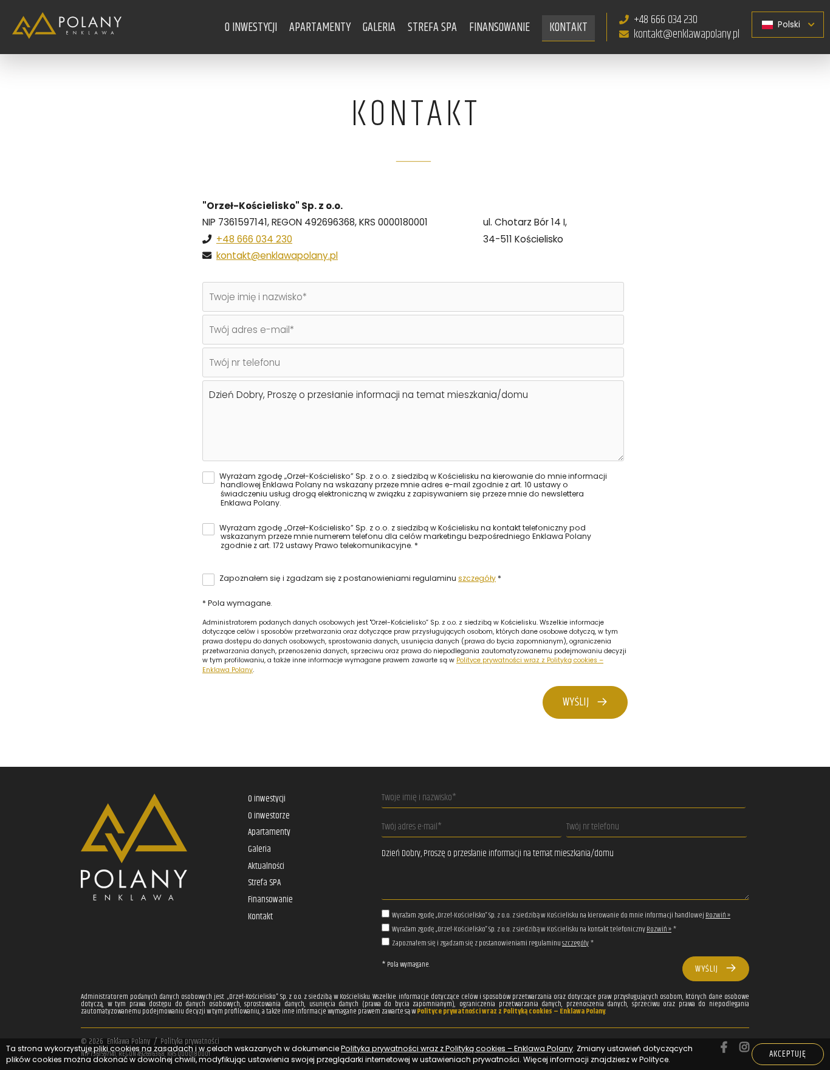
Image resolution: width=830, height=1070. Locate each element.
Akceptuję (787, 1054)
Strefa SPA (432, 27)
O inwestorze (269, 816)
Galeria (379, 27)
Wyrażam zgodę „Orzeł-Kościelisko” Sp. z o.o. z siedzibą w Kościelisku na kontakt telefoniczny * (534, 929)
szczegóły (477, 578)
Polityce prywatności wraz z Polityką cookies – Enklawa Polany (511, 1011)
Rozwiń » (717, 915)
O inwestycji (267, 799)
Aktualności (266, 866)
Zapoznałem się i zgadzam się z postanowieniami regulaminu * (359, 578)
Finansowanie (499, 27)
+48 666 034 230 (666, 19)
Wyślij (580, 702)
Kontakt (568, 27)
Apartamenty (269, 832)
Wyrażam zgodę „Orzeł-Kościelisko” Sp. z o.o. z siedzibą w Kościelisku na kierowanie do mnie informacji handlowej (560, 915)
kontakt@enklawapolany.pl (686, 34)
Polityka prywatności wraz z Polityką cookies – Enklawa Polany (457, 1048)
